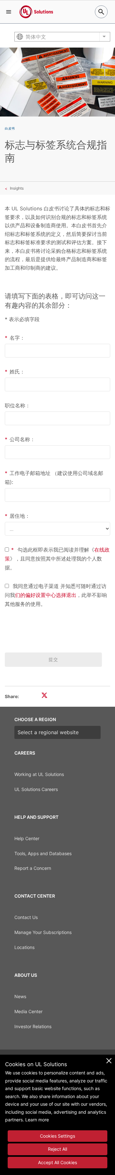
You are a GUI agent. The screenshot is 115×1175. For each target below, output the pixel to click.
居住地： (17, 516)
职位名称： (17, 405)
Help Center (26, 838)
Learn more (37, 1119)
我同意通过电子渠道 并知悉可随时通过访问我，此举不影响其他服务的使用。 (56, 595)
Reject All (57, 1149)
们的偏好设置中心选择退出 (45, 595)
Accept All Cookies (57, 1162)
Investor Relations (32, 1026)
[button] (8, 11)
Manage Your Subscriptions (43, 932)
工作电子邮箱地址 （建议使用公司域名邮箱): (54, 477)
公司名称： (20, 439)
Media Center (28, 1011)
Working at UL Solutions (39, 774)
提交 (53, 659)
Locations (24, 947)
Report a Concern (32, 868)
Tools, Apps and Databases (43, 853)
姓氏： (15, 371)
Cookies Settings (57, 1136)
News (20, 996)
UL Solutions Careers (36, 789)
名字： (15, 338)
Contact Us (26, 917)
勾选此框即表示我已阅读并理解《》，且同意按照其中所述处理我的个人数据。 (57, 558)
